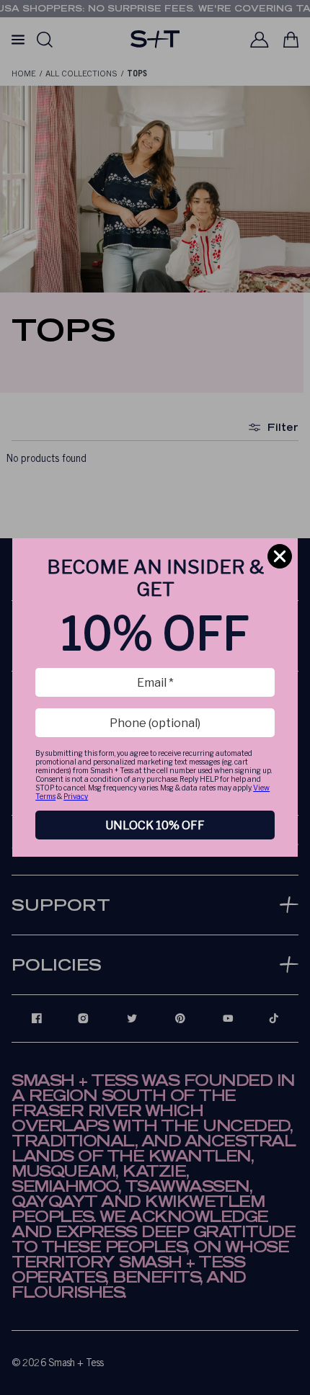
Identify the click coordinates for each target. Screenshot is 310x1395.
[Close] (279, 556)
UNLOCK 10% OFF (155, 825)
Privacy (75, 796)
